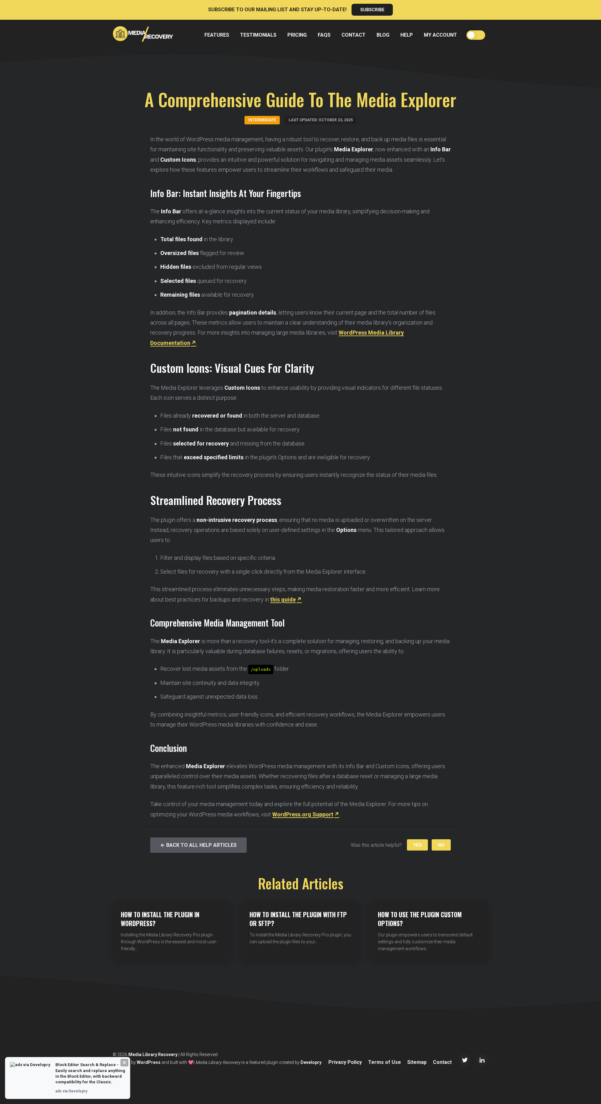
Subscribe (372, 9)
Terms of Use (384, 1062)
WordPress (149, 1062)
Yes (417, 844)
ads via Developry (71, 1091)
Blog (383, 35)
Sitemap (417, 1062)
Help (406, 35)
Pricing (297, 35)
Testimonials (258, 35)
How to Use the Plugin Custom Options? (420, 919)
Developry (310, 1062)
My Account (440, 35)
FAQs (324, 35)
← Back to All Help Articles (198, 845)
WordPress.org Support (302, 814)
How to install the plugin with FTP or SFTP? (298, 919)
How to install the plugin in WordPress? (160, 919)
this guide (283, 599)
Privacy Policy (345, 1062)
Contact (354, 35)
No (441, 844)
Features (216, 35)
